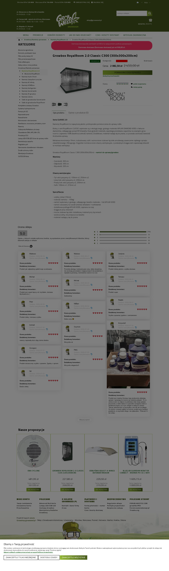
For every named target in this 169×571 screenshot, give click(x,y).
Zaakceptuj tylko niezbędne (21, 557)
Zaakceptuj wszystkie (73, 557)
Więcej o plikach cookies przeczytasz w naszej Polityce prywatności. (28, 552)
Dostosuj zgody (48, 557)
